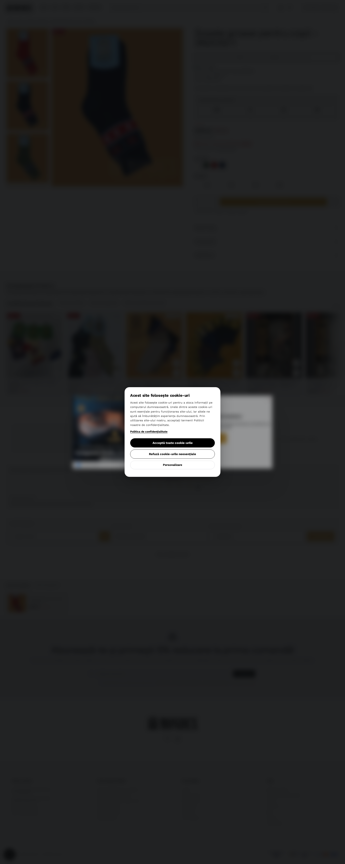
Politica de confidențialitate (149, 431)
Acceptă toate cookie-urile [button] (173, 443)
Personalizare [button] (172, 465)
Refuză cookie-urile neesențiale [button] (172, 454)
